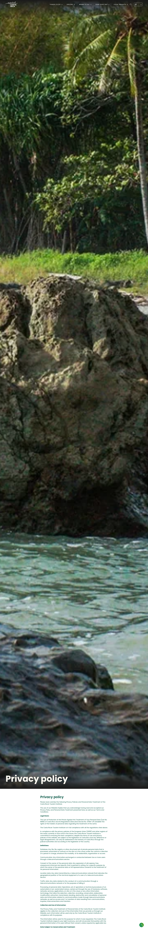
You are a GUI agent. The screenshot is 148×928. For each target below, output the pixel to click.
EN (136, 4)
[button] (130, 4)
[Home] (12, 4)
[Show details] (141, 925)
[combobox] (138, 4)
